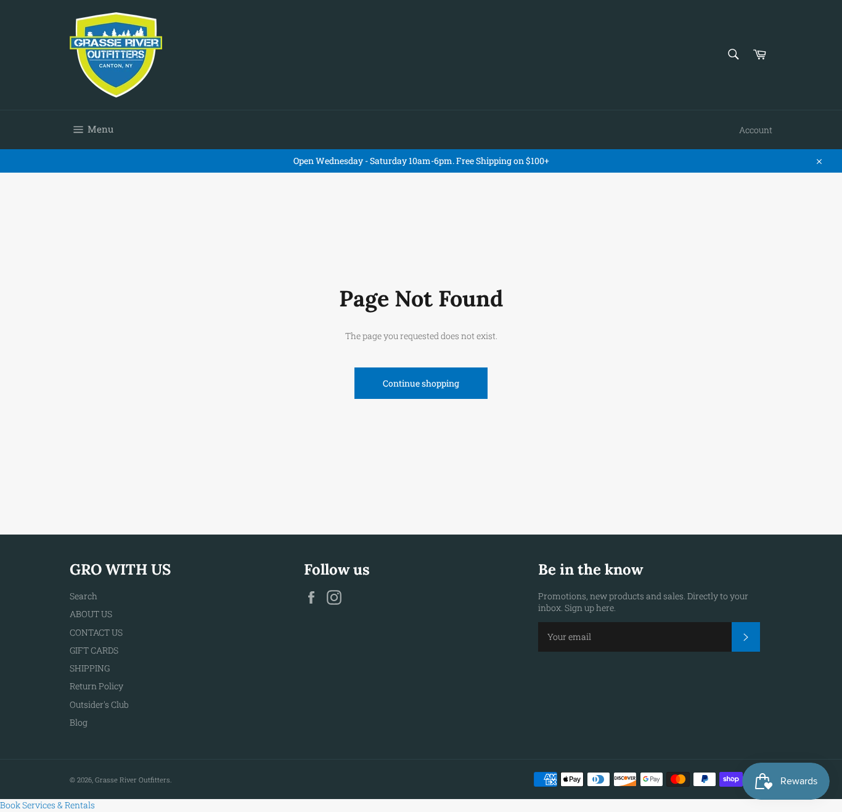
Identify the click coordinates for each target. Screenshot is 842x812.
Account (755, 130)
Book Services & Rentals (47, 805)
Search (83, 596)
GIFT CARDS (94, 650)
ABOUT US (91, 614)
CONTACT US (96, 632)
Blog (79, 722)
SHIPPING (90, 668)
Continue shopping (421, 383)
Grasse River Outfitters (132, 779)
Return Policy (96, 686)
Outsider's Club (99, 704)
